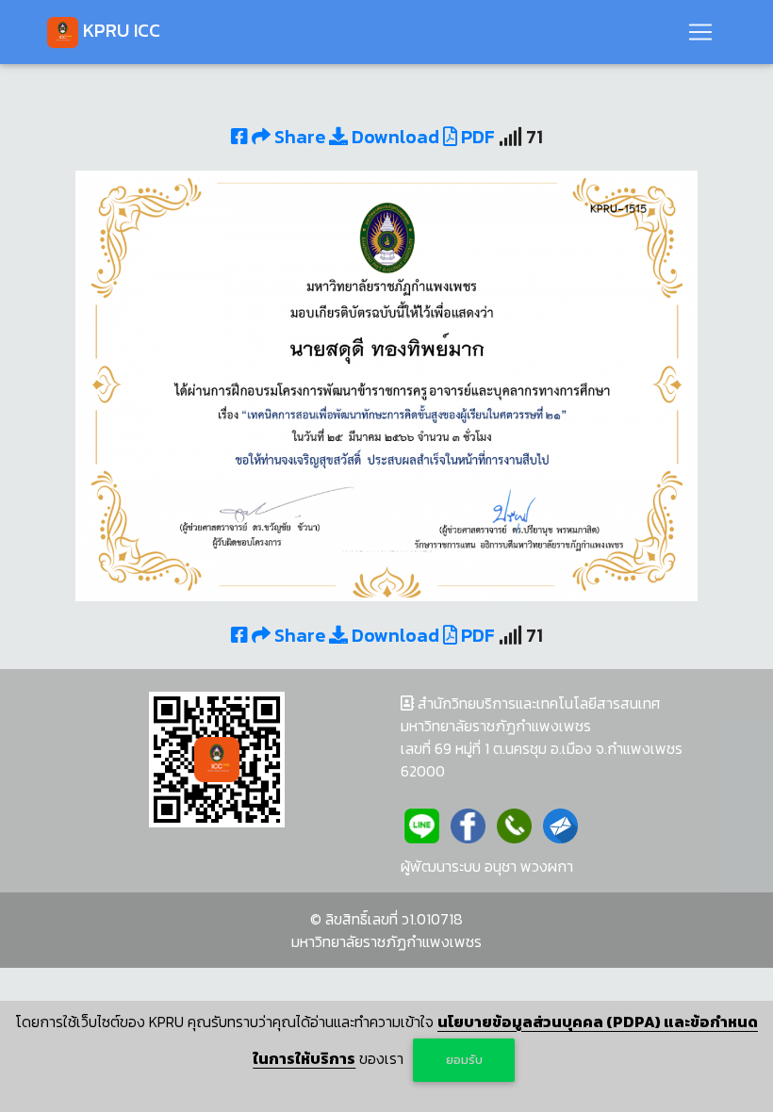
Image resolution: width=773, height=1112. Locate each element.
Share (300, 137)
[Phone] (514, 823)
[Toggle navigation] (700, 32)
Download (393, 137)
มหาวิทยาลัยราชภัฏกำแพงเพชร (386, 941)
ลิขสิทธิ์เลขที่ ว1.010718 (394, 919)
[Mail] (560, 823)
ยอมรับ (464, 1060)
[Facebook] (468, 823)
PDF (476, 137)
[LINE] (422, 823)
